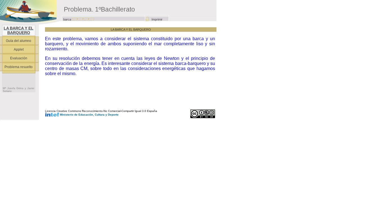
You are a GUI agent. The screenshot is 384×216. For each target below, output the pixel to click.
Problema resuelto (18, 67)
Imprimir (157, 19)
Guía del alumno (18, 41)
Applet (19, 49)
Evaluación (18, 58)
